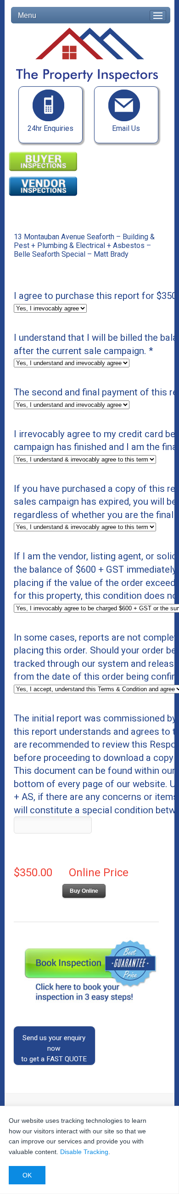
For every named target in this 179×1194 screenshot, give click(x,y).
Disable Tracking (84, 1151)
